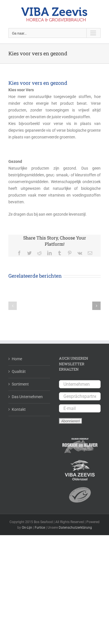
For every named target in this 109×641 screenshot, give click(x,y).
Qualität (19, 371)
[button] (12, 306)
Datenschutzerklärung (75, 528)
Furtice (40, 528)
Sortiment (20, 384)
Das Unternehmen (27, 396)
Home (17, 359)
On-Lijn (27, 528)
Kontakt (19, 409)
